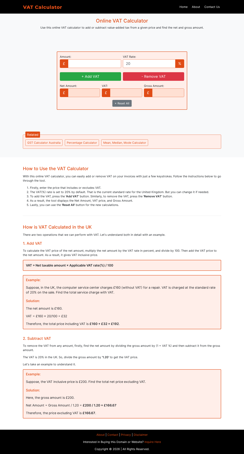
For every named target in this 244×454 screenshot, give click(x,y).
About (196, 7)
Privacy (126, 434)
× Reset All (122, 103)
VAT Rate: (129, 56)
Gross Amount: (154, 86)
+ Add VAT (90, 76)
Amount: (65, 56)
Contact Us (212, 7)
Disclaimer (141, 434)
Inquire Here (153, 442)
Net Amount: (68, 86)
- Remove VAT (153, 76)
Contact (112, 434)
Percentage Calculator (82, 142)
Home (184, 7)
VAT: (105, 86)
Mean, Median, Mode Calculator (124, 142)
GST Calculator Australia (44, 142)
